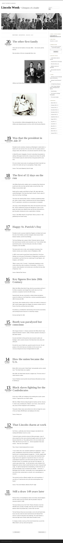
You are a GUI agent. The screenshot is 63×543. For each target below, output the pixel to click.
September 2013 (54, 116)
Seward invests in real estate (56, 61)
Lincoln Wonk (10, 7)
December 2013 (54, 109)
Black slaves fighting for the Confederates (29, 389)
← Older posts (16, 532)
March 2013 (53, 130)
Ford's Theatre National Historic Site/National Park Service (55, 87)
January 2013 (53, 133)
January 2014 (53, 107)
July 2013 (53, 121)
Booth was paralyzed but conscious (27, 323)
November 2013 (54, 112)
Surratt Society (54, 91)
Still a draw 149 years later (28, 491)
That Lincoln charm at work (29, 424)
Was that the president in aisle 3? (27, 139)
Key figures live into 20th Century (27, 280)
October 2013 (53, 114)
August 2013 (53, 119)
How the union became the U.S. (28, 360)
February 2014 (54, 105)
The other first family (25, 41)
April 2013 (53, 128)
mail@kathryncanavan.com (55, 36)
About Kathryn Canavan (8, 3)
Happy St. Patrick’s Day (27, 226)
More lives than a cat (55, 63)
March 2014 (53, 102)
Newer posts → (42, 532)
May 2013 (53, 126)
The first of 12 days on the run (28, 177)
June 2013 (53, 123)
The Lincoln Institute (54, 97)
